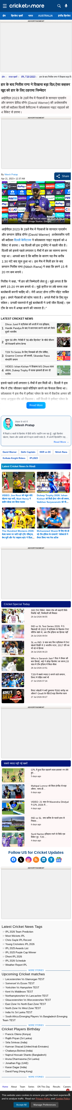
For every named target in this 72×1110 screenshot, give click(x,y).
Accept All (21, 1104)
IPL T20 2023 (28, 76)
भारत (30, 15)
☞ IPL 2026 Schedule (14, 960)
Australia (45, 15)
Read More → (61, 442)
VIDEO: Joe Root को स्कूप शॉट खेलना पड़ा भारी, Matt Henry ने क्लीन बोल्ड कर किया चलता (17, 498)
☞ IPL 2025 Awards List (15, 948)
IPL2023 (34, 458)
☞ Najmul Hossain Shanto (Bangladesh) (24, 1054)
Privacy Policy (43, 1098)
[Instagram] (28, 860)
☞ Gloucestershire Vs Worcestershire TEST (27, 999)
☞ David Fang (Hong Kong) (17, 1071)
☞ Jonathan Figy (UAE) (15, 1063)
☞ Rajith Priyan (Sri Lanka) (17, 1038)
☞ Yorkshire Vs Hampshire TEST (21, 987)
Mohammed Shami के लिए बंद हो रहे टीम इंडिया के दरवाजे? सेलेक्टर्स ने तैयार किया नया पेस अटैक (53, 534)
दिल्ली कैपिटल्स (22, 240)
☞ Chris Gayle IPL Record (17, 940)
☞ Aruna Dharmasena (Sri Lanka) (21, 1059)
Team (22, 1087)
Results (56, 1087)
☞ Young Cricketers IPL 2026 (18, 944)
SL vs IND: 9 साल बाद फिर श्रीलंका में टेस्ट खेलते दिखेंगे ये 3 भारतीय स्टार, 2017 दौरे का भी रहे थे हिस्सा (50, 645)
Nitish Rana (61, 452)
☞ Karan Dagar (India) (15, 1067)
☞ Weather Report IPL (15, 964)
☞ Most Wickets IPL (14, 935)
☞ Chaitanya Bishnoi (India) (18, 1050)
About (14, 1087)
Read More (36, 405)
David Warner (10, 452)
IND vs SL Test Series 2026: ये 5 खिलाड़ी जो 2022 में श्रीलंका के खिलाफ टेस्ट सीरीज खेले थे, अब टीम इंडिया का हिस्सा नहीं (50, 629)
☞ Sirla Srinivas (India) (15, 1042)
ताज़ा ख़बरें (13, 76)
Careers (67, 1087)
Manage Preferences (44, 1104)
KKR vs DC (45, 452)
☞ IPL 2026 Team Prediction (18, 931)
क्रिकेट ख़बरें (17, 15)
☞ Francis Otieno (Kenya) (17, 1034)
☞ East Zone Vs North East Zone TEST (24, 1004)
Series (31, 1087)
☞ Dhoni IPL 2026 (12, 956)
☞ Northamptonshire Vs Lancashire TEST (25, 995)
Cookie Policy (63, 1098)
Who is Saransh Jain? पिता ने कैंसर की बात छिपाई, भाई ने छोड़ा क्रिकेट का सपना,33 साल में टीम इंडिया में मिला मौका (50, 661)
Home (5, 1087)
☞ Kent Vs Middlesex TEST (18, 991)
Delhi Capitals (28, 452)
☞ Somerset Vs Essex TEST (18, 983)
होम (4, 15)
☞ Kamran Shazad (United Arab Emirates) (26, 1046)
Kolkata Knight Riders (14, 458)
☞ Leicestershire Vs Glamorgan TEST (23, 979)
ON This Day (43, 1087)
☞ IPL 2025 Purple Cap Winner (19, 952)
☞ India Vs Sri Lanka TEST (17, 1012)
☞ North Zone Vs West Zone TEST (22, 1008)
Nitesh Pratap (11, 174)
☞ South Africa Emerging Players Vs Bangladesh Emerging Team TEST (35, 1017)
